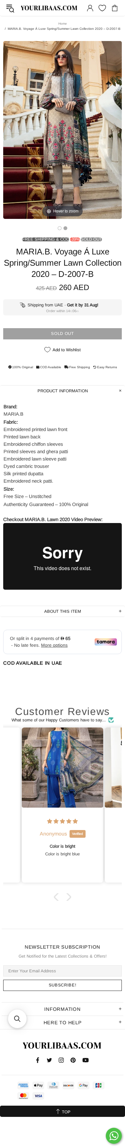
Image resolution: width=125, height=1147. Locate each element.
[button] (57, 897)
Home (62, 23)
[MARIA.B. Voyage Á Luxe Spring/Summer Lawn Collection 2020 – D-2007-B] (60, 228)
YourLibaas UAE (49, 7)
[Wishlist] (102, 8)
